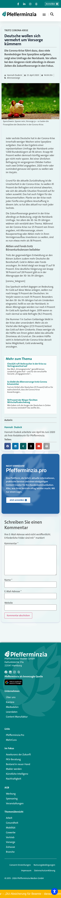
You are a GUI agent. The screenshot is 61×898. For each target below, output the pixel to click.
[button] (44, 14)
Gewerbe (10, 832)
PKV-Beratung (13, 759)
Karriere (10, 702)
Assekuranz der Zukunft (18, 754)
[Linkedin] (10, 672)
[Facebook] (6, 672)
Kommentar (11, 543)
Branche (10, 851)
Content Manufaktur (17, 716)
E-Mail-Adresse (12, 591)
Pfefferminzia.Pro (15, 735)
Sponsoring (12, 798)
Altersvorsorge (13, 78)
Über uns (10, 697)
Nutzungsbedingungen (44, 865)
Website (8, 603)
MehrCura (11, 739)
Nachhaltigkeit (13, 778)
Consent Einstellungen (20, 865)
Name (8, 580)
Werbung (11, 793)
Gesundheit (12, 822)
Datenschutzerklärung (44, 870)
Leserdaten (11, 711)
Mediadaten (12, 707)
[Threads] (18, 672)
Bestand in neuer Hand (18, 764)
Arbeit (9, 817)
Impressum (26, 870)
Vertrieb (10, 837)
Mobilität (10, 827)
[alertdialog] (30, 894)
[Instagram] (14, 672)
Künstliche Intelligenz (17, 773)
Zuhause (10, 846)
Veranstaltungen (15, 803)
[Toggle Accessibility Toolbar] (54, 891)
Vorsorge (10, 842)
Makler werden (14, 768)
